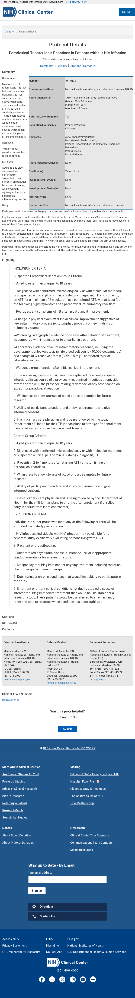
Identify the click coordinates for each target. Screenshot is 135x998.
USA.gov (73, 939)
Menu (126, 12)
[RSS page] (93, 979)
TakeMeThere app (82, 803)
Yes (63, 717)
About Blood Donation (16, 835)
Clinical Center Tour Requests (89, 835)
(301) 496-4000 (67, 970)
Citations (75, 66)
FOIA (49, 939)
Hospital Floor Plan (82, 781)
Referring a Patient (14, 803)
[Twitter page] (62, 979)
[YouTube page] (83, 979)
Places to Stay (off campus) (88, 788)
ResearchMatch (12, 810)
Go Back (9, 31)
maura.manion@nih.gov (17, 679)
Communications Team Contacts (91, 842)
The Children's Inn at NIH (86, 796)
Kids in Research (13, 796)
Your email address (40, 873)
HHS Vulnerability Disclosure (21, 952)
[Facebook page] (42, 979)
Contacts (89, 66)
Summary (46, 66)
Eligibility (61, 66)
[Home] (26, 12)
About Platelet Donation (18, 842)
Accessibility (10, 939)
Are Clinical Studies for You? (20, 774)
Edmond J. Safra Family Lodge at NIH (94, 774)
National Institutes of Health (85, 945)
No (74, 717)
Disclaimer (53, 945)
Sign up (37, 890)
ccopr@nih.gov (98, 679)
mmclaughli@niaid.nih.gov (61, 682)
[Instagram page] (73, 979)
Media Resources (81, 850)
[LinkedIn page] (52, 979)
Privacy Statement (14, 945)
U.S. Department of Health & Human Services (96, 952)
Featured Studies (13, 781)
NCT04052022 (10, 700)
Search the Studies (14, 817)
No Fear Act (54, 952)
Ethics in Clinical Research (19, 788)
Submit (67, 728)
